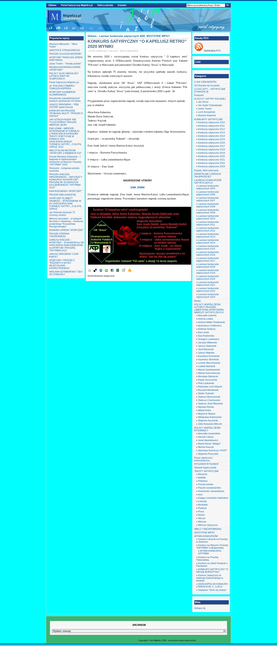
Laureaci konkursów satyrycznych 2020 (122, 36)
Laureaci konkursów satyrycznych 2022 (207, 289)
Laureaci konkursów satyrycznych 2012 (207, 229)
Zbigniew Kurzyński (208, 420)
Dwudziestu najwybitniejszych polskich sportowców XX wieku (65, 99)
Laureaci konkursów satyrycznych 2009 (207, 211)
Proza (201, 511)
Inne (200, 494)
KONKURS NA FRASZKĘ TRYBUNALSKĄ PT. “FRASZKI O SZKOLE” (66, 113)
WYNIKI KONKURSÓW (206, 536)
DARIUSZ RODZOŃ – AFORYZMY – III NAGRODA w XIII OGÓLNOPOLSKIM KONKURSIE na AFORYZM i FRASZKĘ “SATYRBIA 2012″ (66, 245)
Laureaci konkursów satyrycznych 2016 (207, 253)
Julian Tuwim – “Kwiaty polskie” (65, 63)
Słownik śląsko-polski (205, 467)
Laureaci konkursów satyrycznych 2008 (207, 205)
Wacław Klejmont (207, 115)
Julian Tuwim (205, 108)
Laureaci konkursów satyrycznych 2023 (207, 295)
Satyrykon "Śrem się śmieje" (212, 590)
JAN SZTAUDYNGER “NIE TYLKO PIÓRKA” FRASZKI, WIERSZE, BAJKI (63, 122)
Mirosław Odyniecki (208, 376)
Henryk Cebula (205, 437)
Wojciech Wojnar (206, 413)
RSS (218, 50)
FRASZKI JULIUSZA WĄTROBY (65, 54)
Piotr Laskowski (206, 383)
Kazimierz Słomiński (208, 359)
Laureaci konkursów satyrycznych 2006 (207, 193)
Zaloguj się (200, 608)
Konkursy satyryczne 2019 (211, 153)
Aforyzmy (202, 474)
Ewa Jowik (203, 332)
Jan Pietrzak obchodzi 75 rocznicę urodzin (62, 213)
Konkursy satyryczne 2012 (211, 129)
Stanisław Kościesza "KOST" (212, 450)
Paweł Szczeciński (207, 380)
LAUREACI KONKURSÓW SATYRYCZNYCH (207, 181)
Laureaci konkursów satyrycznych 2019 (207, 271)
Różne (201, 515)
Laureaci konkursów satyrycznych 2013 (207, 235)
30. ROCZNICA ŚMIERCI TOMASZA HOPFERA (62, 87)
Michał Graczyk (206, 447)
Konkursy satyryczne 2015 (211, 139)
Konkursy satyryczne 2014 (211, 136)
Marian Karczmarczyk (209, 373)
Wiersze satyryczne (208, 525)
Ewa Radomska (206, 335)
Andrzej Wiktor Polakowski (211, 322)
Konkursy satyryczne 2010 (211, 122)
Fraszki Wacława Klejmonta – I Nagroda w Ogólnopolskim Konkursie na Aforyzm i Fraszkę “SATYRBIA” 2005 (65, 160)
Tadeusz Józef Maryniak (210, 403)
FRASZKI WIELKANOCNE (62, 194)
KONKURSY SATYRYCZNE (208, 119)
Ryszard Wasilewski (208, 390)
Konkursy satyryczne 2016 (211, 142)
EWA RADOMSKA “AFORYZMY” (65, 191)
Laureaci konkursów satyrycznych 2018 (207, 265)
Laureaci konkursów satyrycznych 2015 (207, 247)
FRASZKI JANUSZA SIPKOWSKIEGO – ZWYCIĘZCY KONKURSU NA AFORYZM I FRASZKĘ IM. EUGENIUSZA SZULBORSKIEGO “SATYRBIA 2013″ (65, 181)
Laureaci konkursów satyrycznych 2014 (207, 241)
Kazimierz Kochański (209, 356)
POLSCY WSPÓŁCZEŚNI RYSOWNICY (207, 429)
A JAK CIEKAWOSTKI (205, 82)
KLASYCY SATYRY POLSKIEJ (210, 99)
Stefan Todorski (206, 393)
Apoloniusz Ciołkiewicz (210, 325)
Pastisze (202, 508)
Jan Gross (203, 102)
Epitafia (202, 477)
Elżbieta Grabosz (207, 329)
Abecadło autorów (207, 315)
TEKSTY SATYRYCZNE (206, 471)
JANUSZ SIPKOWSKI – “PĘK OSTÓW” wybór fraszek (64, 105)
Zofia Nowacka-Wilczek (210, 424)
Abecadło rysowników (209, 433)
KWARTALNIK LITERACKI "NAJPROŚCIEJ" (207, 175)
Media (197, 301)
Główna (52, 5)
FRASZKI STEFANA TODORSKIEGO (59, 235)
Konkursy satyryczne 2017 (211, 146)
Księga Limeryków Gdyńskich (213, 498)
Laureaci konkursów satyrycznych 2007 (207, 199)
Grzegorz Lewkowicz (208, 339)
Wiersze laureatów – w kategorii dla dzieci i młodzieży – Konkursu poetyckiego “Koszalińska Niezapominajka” (66, 222)
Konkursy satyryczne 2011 (211, 125)
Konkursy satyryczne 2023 (211, 166)
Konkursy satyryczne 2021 (211, 159)
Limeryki (202, 501)
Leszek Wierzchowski (209, 363)
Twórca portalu (105, 5)
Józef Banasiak (206, 349)
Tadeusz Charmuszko (209, 400)
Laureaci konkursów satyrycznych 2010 (207, 217)
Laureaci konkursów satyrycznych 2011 (207, 223)
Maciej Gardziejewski (209, 369)
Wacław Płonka (206, 407)
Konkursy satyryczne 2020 (211, 156)
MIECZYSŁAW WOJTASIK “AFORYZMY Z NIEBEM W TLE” (65, 151)
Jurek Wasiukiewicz (208, 440)
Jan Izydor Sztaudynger (210, 105)
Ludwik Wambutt (206, 366)
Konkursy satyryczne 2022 (211, 163)
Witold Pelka (204, 410)
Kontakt (122, 5)
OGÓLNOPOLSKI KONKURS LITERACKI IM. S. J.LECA (212, 585)
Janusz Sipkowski (207, 346)
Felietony (202, 481)
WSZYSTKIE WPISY (158, 36)
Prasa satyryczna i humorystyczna (203, 459)
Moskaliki (203, 504)
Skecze (202, 518)
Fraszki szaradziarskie (209, 487)
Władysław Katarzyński (210, 417)
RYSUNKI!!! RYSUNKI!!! (206, 464)
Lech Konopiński (206, 112)
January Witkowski (207, 342)
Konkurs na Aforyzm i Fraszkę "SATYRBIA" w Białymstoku (212, 546)
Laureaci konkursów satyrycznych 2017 (207, 259)
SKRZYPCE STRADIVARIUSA (64, 50)
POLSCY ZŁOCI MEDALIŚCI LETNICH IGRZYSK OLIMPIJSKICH (63, 76)
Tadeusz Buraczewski (209, 397)
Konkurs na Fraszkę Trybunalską (207, 558)
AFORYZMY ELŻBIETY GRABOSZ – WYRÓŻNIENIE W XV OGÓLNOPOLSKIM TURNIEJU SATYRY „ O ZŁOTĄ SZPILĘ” (65, 203)
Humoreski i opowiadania (211, 491)
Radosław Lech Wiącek (210, 386)
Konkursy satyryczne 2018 (211, 149)
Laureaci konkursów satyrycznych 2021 (207, 283)
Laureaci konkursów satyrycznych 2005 (207, 187)
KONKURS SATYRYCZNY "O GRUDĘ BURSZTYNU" (212, 570)
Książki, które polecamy (206, 170)
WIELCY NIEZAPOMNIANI (207, 529)
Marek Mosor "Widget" (209, 443)
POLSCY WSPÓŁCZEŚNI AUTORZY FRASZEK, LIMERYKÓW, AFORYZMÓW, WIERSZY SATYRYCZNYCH (209, 308)
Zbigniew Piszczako (208, 454)
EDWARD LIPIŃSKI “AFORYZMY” (66, 230)
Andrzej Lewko (205, 319)
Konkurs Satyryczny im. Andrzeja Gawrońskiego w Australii (209, 578)
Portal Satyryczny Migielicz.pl (77, 5)
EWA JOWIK (138, 187)
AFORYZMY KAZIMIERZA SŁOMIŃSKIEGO (62, 93)
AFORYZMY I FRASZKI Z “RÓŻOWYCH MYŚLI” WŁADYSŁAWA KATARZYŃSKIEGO (62, 264)
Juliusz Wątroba (206, 352)
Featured (199, 95)
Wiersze (202, 521)
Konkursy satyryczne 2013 (211, 132)
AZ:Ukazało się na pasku (207, 85)
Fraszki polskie (205, 484)
